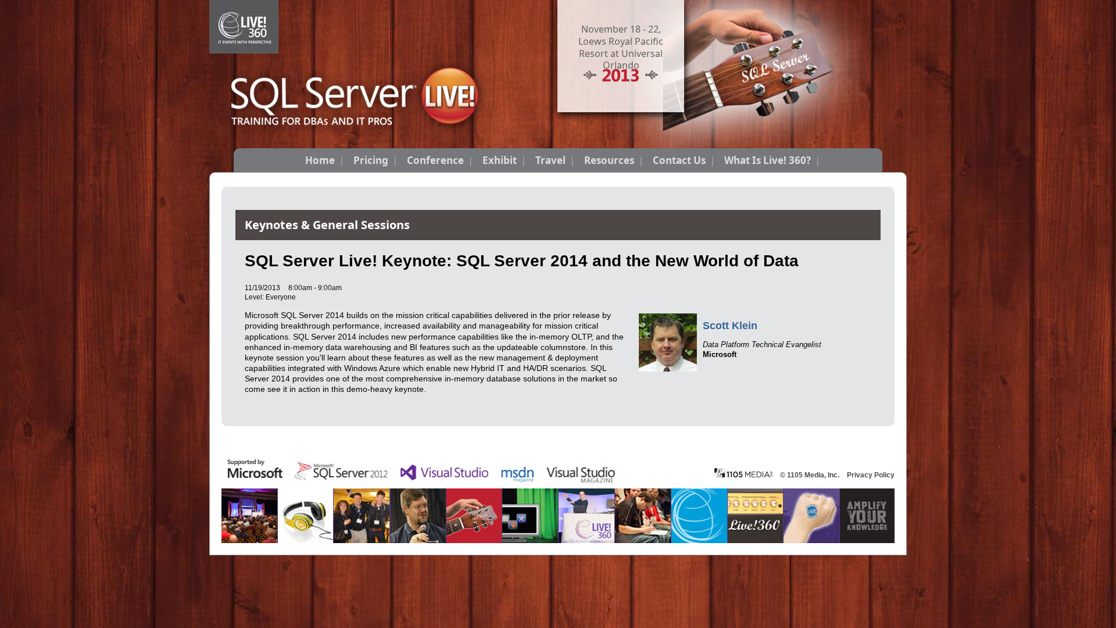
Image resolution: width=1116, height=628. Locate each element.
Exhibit (499, 160)
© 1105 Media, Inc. (809, 475)
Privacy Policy (871, 475)
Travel (550, 160)
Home (320, 160)
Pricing (370, 160)
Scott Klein (730, 325)
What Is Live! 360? (767, 160)
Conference (435, 160)
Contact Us (679, 160)
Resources (609, 160)
